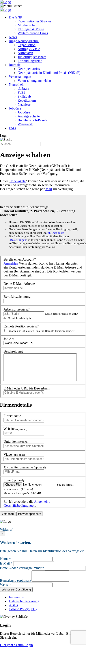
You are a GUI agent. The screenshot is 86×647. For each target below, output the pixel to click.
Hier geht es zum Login (16, 645)
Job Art (9, 339)
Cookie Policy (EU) (23, 609)
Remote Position (21, 326)
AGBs (13, 605)
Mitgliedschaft (27, 25)
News (13, 37)
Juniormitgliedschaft (32, 57)
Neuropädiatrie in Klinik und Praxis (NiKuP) (49, 73)
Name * (5, 559)
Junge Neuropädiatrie (24, 41)
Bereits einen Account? (20, 259)
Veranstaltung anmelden (34, 80)
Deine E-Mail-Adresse (19, 283)
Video (14, 454)
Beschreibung (13, 351)
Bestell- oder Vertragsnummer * (22, 568)
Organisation (27, 45)
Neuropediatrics (29, 69)
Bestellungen (18, 239)
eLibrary (24, 88)
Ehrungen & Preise (31, 29)
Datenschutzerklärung (24, 601)
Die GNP (15, 17)
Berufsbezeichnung (17, 296)
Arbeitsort (17, 309)
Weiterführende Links (33, 33)
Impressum (16, 597)
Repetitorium (27, 100)
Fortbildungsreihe (30, 61)
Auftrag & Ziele (29, 49)
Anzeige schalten (29, 116)
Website (15, 429)
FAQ (12, 128)
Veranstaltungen (20, 77)
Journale (15, 65)
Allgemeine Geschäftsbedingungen (27, 503)
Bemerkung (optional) (15, 580)
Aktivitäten (25, 53)
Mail (48, 189)
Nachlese (24, 104)
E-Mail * (6, 563)
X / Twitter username (25, 467)
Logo (14, 480)
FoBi (21, 92)
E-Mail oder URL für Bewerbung (27, 388)
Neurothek (16, 84)
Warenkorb (25, 124)
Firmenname (12, 416)
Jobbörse (15, 108)
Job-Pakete (18, 181)
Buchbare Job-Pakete (32, 120)
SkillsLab (24, 96)
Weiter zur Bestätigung (16, 589)
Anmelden (11, 263)
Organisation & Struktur (34, 21)
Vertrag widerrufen (14, 525)
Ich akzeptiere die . (27, 503)
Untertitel (16, 441)
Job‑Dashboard (55, 232)
